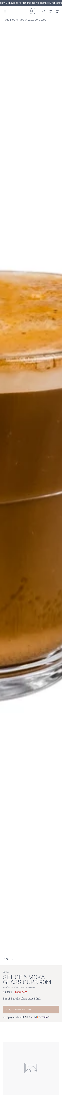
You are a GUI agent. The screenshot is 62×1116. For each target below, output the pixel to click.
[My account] (50, 11)
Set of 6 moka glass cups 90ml (29, 20)
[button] (31, 1016)
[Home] (31, 11)
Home (6, 20)
